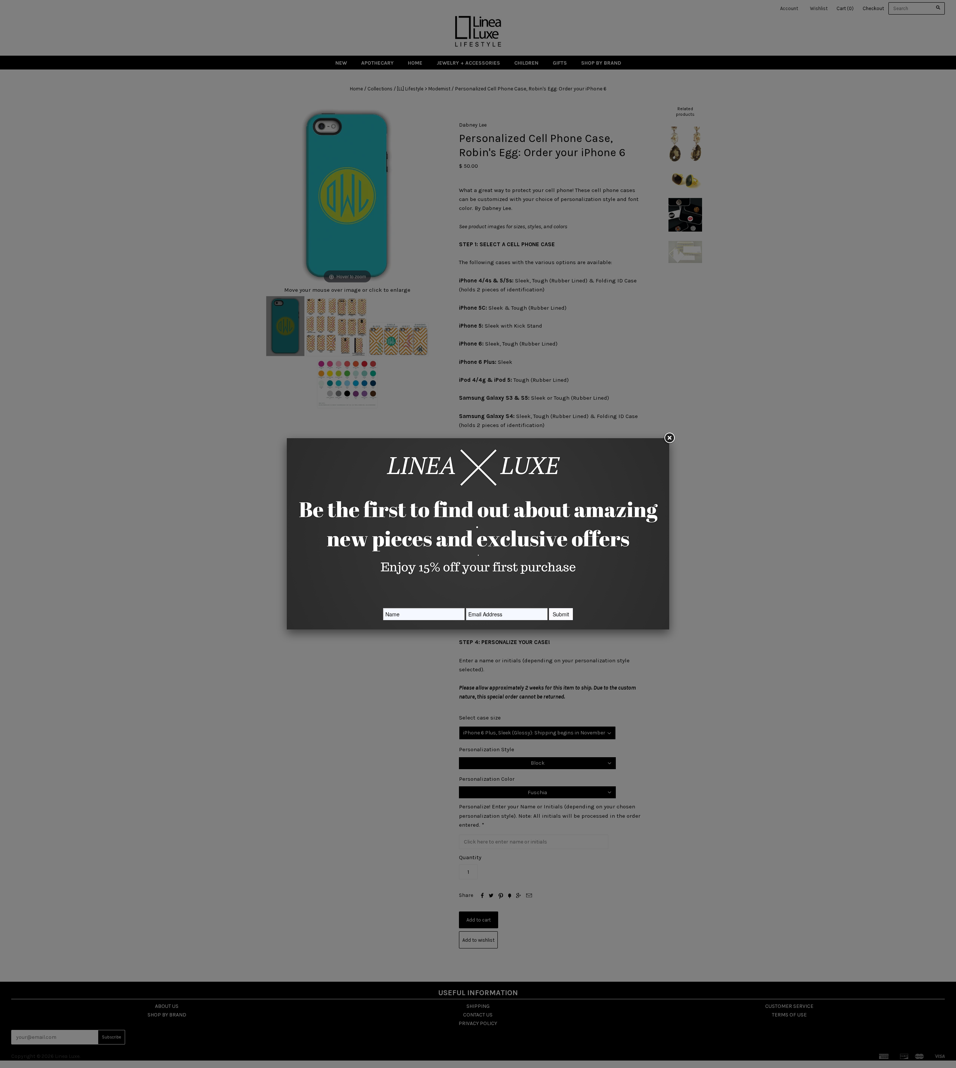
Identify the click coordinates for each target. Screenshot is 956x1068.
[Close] (669, 438)
